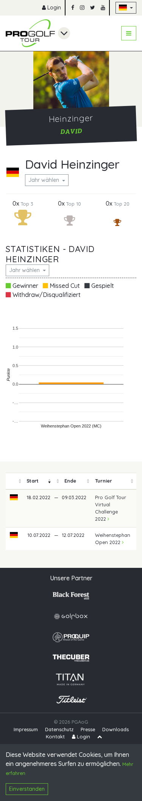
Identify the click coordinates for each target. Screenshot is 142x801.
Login (53, 7)
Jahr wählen (44, 180)
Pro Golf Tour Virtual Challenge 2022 (110, 508)
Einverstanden (27, 789)
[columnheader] (14, 481)
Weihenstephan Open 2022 (112, 538)
